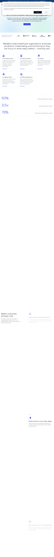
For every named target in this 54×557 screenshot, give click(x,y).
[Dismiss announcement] (52, 1)
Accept (37, 12)
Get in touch (27, 24)
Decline (46, 12)
